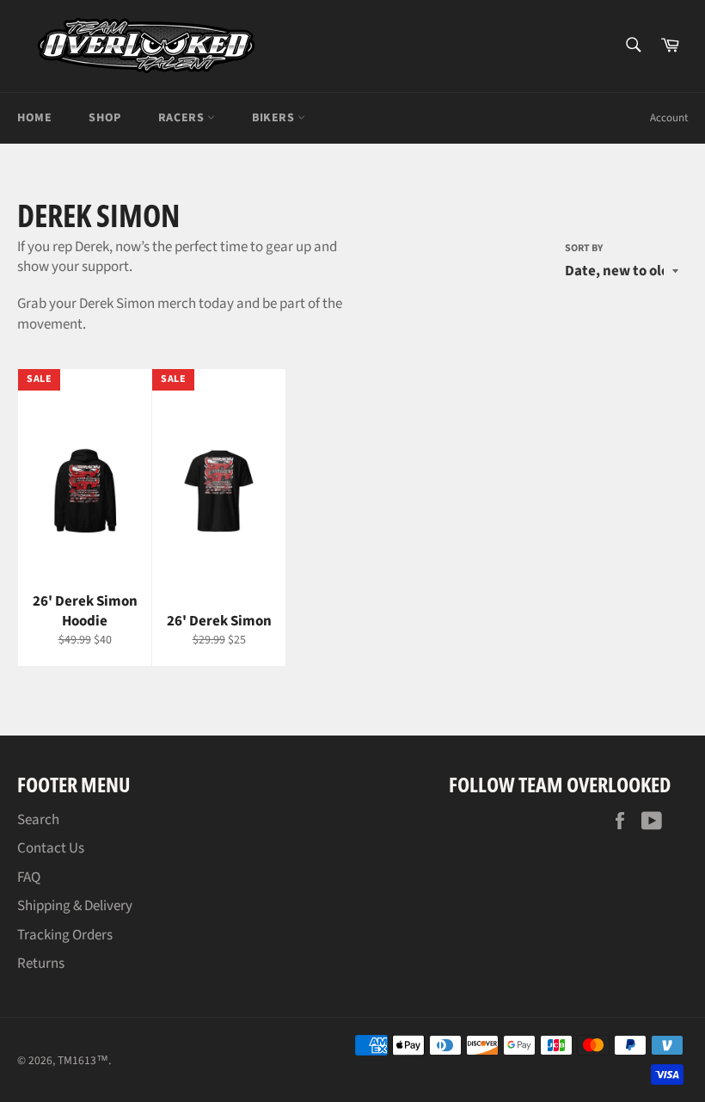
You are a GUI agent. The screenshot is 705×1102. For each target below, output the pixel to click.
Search (38, 820)
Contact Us (50, 848)
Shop (104, 117)
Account (669, 118)
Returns (40, 963)
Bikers (274, 117)
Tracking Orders (65, 935)
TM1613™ (83, 1060)
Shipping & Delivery (74, 906)
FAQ (28, 877)
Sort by (584, 248)
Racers (182, 117)
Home (34, 117)
